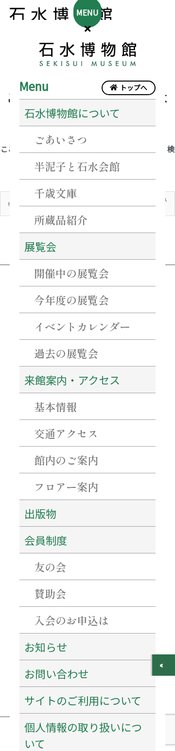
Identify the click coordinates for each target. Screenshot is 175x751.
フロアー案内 (66, 486)
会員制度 (45, 540)
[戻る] (163, 665)
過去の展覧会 (66, 353)
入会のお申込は (71, 620)
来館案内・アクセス (72, 379)
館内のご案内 (66, 459)
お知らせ (45, 646)
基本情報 (55, 406)
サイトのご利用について (82, 700)
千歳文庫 (55, 192)
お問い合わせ (56, 673)
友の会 (50, 566)
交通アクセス (66, 433)
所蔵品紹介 (61, 219)
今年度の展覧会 (71, 299)
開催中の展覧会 (71, 273)
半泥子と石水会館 (77, 166)
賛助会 (50, 593)
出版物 (40, 513)
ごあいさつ (61, 139)
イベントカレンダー (82, 326)
